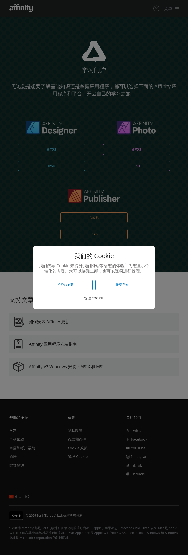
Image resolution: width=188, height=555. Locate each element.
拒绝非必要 (65, 285)
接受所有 (122, 285)
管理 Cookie (94, 298)
